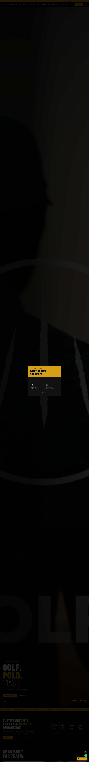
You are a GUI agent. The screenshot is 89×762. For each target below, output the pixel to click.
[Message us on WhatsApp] (85, 755)
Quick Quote (83, 758)
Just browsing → (44, 392)
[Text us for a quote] (85, 752)
